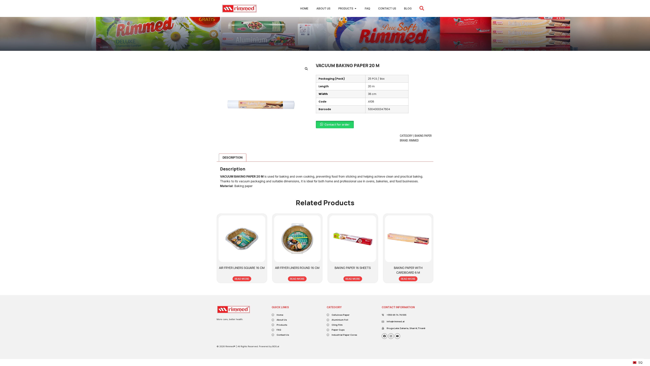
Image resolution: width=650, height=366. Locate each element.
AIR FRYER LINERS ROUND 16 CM (297, 268)
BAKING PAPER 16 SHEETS (353, 268)
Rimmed (414, 140)
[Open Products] (355, 8)
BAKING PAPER (423, 135)
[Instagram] (391, 336)
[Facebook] (384, 336)
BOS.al (275, 346)
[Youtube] (397, 336)
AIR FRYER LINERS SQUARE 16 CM (242, 268)
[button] (306, 69)
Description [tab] (233, 157)
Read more (242, 278)
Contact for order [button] (337, 124)
